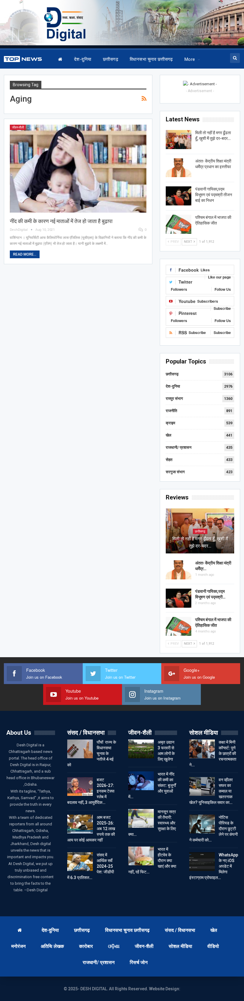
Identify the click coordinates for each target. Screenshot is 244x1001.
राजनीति (171, 411)
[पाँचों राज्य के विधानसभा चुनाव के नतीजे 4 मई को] (80, 749)
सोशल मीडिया (180, 946)
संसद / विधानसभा (180, 930)
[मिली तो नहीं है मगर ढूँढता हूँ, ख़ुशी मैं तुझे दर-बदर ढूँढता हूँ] (178, 139)
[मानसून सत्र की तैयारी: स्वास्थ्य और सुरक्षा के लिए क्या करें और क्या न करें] (141, 818)
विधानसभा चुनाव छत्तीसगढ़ (151, 59)
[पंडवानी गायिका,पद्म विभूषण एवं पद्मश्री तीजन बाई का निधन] (178, 195)
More (189, 59)
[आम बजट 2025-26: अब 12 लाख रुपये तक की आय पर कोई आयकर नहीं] (80, 824)
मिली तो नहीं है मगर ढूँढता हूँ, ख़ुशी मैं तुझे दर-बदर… (200, 542)
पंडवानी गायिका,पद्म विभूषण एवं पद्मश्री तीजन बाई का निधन (213, 195)
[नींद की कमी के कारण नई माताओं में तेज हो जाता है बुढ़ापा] (78, 168)
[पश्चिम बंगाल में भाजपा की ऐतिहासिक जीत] (178, 224)
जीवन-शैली (18, 127)
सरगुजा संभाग (175, 472)
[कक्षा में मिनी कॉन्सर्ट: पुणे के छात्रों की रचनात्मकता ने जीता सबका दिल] (202, 749)
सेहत (169, 459)
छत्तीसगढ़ (110, 59)
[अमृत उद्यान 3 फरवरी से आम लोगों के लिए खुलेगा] (141, 749)
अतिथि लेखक (52, 946)
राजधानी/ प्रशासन (178, 447)
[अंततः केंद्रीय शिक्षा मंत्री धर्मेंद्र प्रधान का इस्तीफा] (178, 167)
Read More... (24, 254)
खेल (168, 435)
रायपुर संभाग (174, 398)
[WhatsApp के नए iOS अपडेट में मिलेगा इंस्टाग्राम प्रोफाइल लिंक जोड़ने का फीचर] (202, 861)
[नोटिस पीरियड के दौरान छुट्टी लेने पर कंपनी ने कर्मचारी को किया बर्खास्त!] (202, 824)
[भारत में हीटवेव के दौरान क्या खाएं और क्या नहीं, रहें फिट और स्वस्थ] (141, 856)
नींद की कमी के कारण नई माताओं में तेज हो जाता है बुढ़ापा (61, 221)
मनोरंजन (18, 946)
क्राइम (170, 423)
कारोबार (86, 946)
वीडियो (213, 946)
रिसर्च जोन (139, 962)
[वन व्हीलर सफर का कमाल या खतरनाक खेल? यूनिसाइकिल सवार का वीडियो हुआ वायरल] (202, 786)
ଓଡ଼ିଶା (114, 946)
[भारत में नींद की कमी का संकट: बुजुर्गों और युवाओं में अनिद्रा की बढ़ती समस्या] (141, 780)
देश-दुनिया (82, 59)
